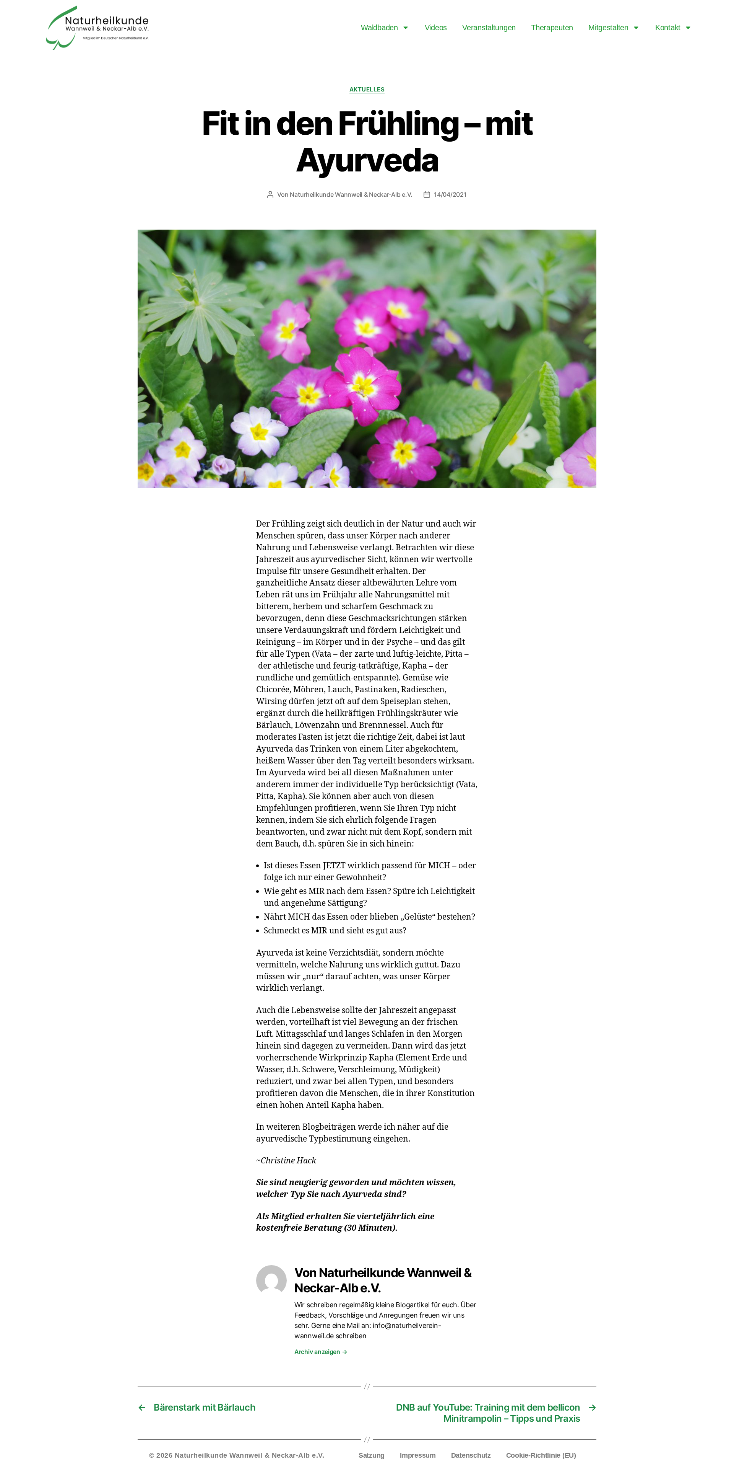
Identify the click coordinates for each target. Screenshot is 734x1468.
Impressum (418, 1455)
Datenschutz (471, 1455)
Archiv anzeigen (320, 1351)
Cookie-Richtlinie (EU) (541, 1455)
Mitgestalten (608, 27)
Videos (436, 27)
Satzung (372, 1455)
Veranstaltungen (489, 27)
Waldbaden (379, 27)
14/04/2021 (450, 194)
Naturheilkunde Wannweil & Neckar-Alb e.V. (351, 194)
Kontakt (667, 27)
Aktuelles (367, 89)
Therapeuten (552, 27)
